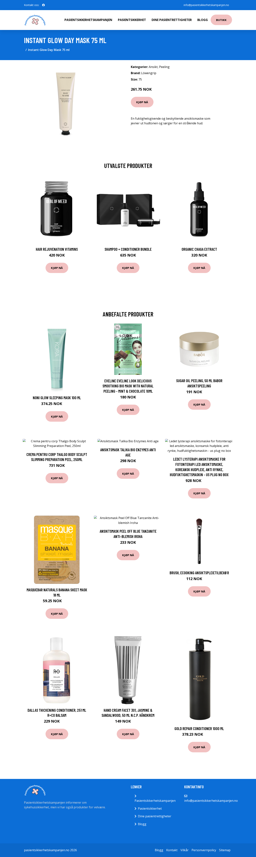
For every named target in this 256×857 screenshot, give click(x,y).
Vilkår (184, 850)
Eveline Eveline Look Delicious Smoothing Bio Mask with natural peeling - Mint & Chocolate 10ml (128, 385)
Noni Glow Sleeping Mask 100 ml (57, 397)
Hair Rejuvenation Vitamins (57, 249)
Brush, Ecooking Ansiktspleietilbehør (199, 572)
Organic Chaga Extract (199, 249)
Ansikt (153, 67)
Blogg (202, 20)
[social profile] (43, 5)
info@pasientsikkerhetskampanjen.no (206, 5)
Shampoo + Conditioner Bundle (128, 249)
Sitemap (225, 850)
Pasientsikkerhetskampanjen (88, 20)
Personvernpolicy (204, 850)
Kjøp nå (142, 102)
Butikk (221, 20)
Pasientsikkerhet (132, 20)
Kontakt (171, 850)
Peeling (164, 67)
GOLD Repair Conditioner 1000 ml (199, 728)
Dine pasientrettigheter (172, 20)
